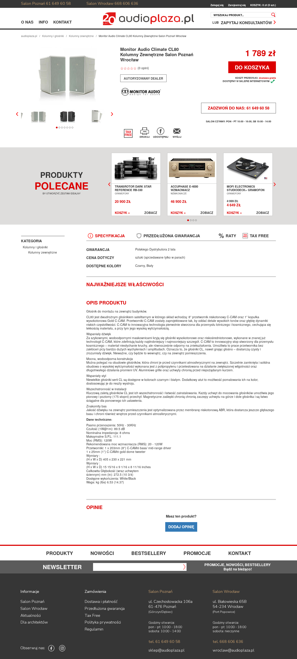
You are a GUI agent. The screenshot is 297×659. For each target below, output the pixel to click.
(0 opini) (143, 68)
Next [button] (112, 114)
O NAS (27, 22)
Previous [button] (17, 114)
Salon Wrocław (100, 3)
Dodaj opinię (181, 526)
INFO (43, 22)
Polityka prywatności (103, 622)
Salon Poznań (33, 3)
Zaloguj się (217, 5)
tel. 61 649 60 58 (164, 641)
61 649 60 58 (58, 3)
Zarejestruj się (237, 5)
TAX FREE (259, 235)
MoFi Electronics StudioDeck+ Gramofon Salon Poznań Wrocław (246, 190)
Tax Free (92, 615)
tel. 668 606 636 (228, 641)
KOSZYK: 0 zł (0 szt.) (263, 5)
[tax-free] (128, 133)
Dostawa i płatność (101, 601)
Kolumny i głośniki (53, 36)
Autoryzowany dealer (143, 78)
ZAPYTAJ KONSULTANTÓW (246, 22)
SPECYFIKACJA (110, 235)
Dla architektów (34, 622)
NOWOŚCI (102, 553)
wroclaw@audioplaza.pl (233, 650)
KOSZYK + (122, 213)
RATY (231, 235)
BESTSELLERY (148, 553)
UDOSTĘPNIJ (160, 136)
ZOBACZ (150, 213)
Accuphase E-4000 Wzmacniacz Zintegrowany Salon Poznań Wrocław (187, 191)
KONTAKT (62, 22)
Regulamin (94, 629)
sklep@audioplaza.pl (166, 650)
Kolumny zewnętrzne (81, 36)
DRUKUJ (145, 136)
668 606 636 (126, 3)
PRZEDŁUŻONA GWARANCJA (171, 235)
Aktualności (30, 615)
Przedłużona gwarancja (105, 608)
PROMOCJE (197, 553)
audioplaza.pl (29, 36)
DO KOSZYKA (252, 67)
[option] (67, 76)
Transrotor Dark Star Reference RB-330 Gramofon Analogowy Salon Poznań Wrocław (134, 191)
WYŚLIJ (177, 136)
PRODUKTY (59, 553)
